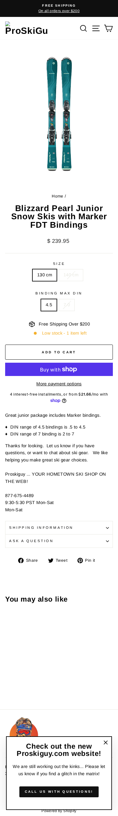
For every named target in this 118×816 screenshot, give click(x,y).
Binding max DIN (59, 293)
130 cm (44, 274)
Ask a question (31, 541)
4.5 (49, 304)
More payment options (58, 383)
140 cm (71, 274)
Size (59, 263)
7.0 (67, 304)
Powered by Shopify (59, 811)
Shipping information (41, 527)
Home (57, 196)
